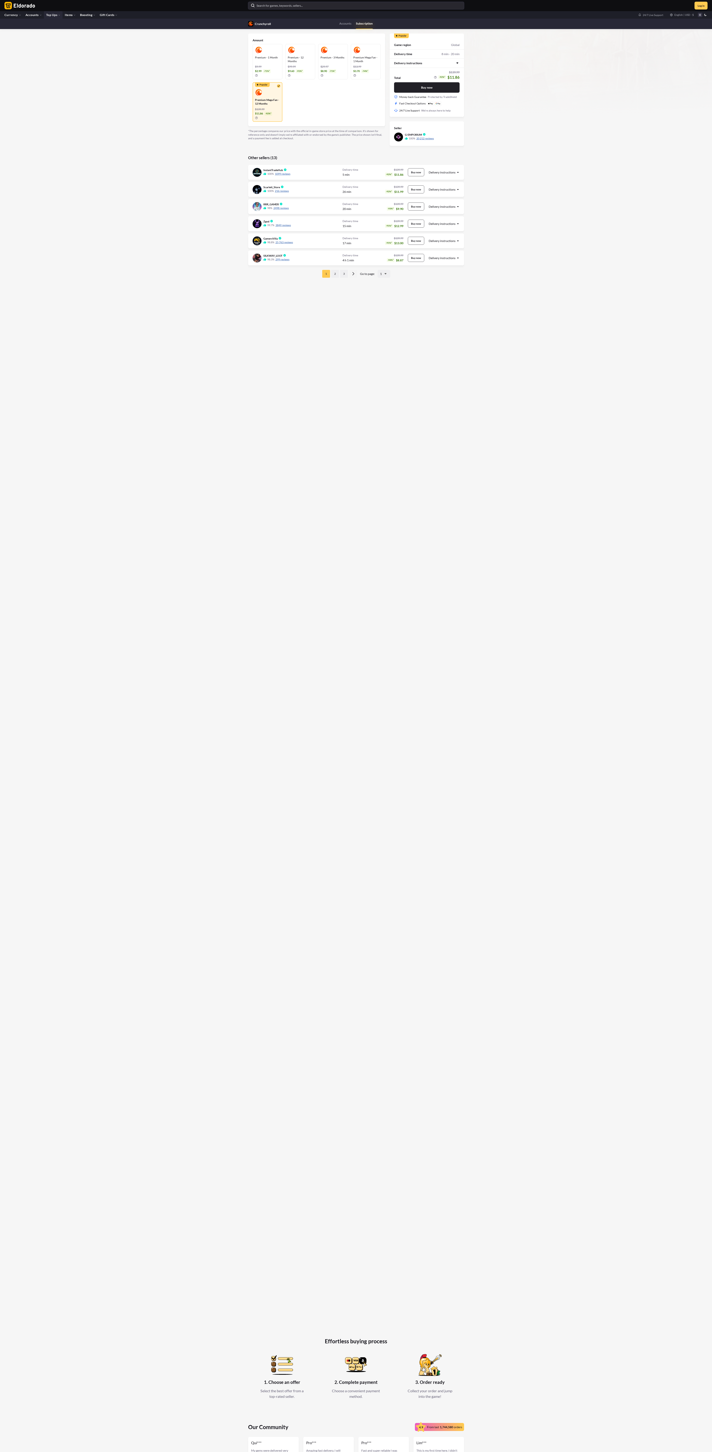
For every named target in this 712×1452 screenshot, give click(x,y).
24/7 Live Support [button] (409, 110)
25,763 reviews (284, 242)
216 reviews (282, 190)
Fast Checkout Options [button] (412, 103)
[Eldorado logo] (19, 5)
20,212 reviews (425, 138)
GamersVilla (270, 238)
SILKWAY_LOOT (272, 255)
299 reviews (282, 259)
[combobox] (383, 274)
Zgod (266, 221)
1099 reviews (282, 173)
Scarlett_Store (271, 187)
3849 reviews (283, 225)
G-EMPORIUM (413, 134)
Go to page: (367, 273)
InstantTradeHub (273, 170)
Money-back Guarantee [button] (412, 96)
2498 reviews (281, 208)
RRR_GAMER (271, 204)
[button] (651, 15)
